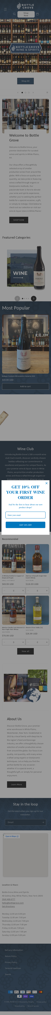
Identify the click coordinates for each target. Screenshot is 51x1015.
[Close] (47, 483)
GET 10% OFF (25, 525)
